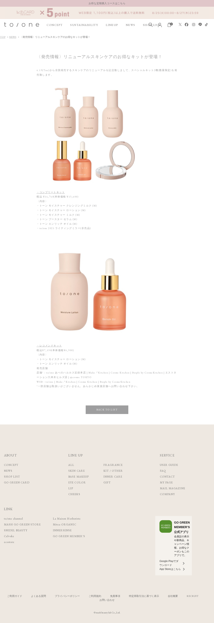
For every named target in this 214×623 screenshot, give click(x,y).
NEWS (130, 25)
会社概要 (173, 596)
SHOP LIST (12, 476)
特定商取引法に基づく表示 (144, 596)
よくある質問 (38, 596)
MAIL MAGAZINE (172, 488)
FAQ (163, 471)
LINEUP (112, 25)
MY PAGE (166, 482)
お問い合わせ (107, 600)
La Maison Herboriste (67, 518)
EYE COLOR (77, 482)
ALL (71, 465)
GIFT (107, 482)
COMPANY (167, 494)
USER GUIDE (169, 465)
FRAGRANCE (113, 465)
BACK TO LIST (107, 409)
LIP (70, 488)
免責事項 (115, 596)
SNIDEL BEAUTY (16, 530)
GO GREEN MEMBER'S (69, 536)
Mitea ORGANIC (64, 524)
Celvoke (9, 536)
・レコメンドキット (49, 345)
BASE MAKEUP (78, 476)
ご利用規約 (95, 596)
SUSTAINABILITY (84, 25)
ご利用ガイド (14, 596)
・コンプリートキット (51, 192)
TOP (2, 37)
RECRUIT (193, 596)
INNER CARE (112, 476)
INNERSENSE (62, 530)
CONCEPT (54, 25)
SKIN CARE (76, 471)
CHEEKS (74, 494)
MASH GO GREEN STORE (22, 524)
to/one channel (13, 518)
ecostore (9, 542)
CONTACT (167, 476)
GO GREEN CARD (17, 482)
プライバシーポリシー (67, 596)
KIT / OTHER (113, 471)
